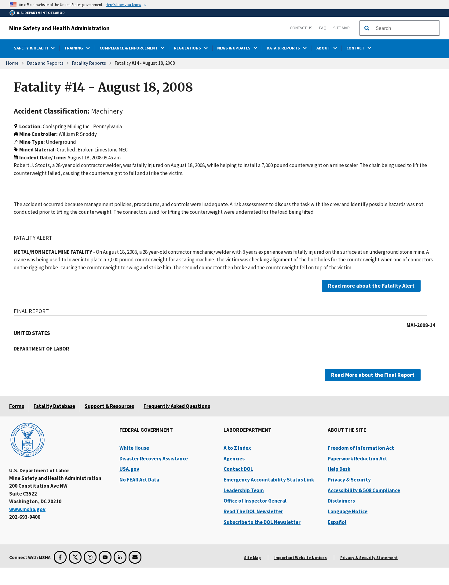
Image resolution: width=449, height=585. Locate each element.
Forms (16, 406)
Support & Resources (109, 406)
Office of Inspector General (255, 500)
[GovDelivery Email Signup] (135, 557)
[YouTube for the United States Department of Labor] (105, 557)
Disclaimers (341, 500)
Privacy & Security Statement (369, 557)
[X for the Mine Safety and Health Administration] (75, 557)
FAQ (323, 28)
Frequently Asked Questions (177, 406)
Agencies (234, 458)
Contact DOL (238, 469)
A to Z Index (237, 448)
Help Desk (339, 469)
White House (134, 448)
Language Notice (347, 511)
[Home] (27, 440)
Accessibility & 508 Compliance (364, 490)
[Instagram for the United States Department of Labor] (90, 557)
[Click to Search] (367, 28)
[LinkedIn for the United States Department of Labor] (120, 557)
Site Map (341, 28)
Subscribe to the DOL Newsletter (262, 522)
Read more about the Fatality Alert (371, 285)
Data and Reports (45, 63)
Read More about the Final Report (372, 374)
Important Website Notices (300, 557)
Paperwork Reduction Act (357, 458)
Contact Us (301, 28)
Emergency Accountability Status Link (269, 479)
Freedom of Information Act (361, 448)
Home (12, 63)
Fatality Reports (89, 63)
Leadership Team (244, 490)
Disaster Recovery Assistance (153, 458)
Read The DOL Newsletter (253, 511)
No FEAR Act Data (139, 479)
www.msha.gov (27, 509)
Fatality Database (54, 406)
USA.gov (129, 469)
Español (337, 522)
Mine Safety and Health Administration (59, 28)
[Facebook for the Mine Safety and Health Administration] (60, 557)
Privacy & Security (349, 479)
